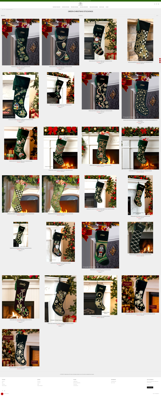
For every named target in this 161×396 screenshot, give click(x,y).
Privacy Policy (75, 384)
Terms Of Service (75, 385)
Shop (4, 9)
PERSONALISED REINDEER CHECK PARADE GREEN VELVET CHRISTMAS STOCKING (140, 62)
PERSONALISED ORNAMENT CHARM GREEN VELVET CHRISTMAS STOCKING (60, 66)
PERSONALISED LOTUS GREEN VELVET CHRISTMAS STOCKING (100, 316)
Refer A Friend (113, 382)
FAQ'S (38, 384)
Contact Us (38, 382)
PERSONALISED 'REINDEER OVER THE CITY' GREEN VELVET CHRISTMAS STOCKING (20, 119)
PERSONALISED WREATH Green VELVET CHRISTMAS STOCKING (140, 216)
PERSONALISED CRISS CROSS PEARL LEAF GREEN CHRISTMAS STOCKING (140, 254)
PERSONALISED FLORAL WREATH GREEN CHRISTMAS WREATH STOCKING (21, 319)
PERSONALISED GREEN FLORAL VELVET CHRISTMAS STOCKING (20, 66)
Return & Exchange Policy (76, 382)
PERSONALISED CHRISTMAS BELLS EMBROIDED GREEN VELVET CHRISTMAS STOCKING (60, 323)
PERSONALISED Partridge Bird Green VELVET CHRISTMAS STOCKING (20, 248)
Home (2, 9)
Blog (2, 382)
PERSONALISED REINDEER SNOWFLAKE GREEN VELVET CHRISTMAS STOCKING (100, 110)
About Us (3, 381)
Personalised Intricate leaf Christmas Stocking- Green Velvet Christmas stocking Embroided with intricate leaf (140, 121)
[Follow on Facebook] (2, 390)
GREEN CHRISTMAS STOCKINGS (9, 9)
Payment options (4, 385)
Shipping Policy (75, 381)
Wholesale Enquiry (113, 381)
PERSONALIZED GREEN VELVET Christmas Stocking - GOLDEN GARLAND (20, 367)
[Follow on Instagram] (4, 390)
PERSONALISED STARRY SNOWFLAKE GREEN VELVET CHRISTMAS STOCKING (140, 170)
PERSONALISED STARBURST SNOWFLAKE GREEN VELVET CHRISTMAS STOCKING (61, 170)
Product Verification (40, 385)
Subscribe (150, 387)
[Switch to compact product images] (4, 15)
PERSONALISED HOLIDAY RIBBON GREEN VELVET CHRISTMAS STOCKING (100, 165)
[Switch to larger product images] (1, 15)
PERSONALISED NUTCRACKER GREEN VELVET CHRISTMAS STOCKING (100, 269)
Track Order (38, 381)
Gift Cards (3, 384)
